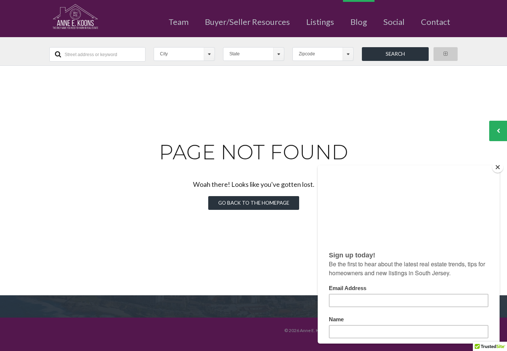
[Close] (497, 167)
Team (179, 22)
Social (394, 22)
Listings (320, 22)
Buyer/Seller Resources (247, 22)
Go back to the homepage (253, 203)
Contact (435, 22)
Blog (358, 22)
